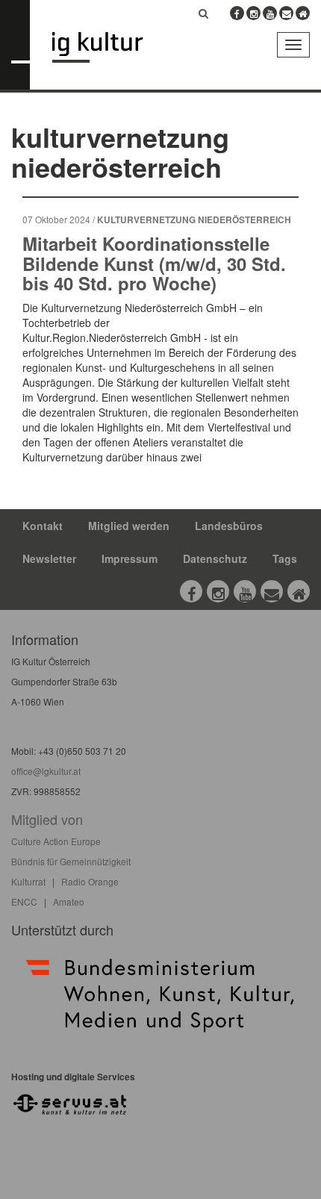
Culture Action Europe (56, 841)
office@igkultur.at (46, 770)
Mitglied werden (128, 525)
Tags (284, 558)
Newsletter (49, 558)
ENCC (24, 901)
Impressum (130, 558)
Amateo (68, 901)
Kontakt (42, 525)
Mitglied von (47, 819)
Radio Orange (90, 881)
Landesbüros (229, 525)
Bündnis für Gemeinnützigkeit (71, 861)
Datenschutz (215, 558)
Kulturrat (28, 881)
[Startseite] (108, 47)
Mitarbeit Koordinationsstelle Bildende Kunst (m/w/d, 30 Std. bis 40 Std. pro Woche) (154, 263)
